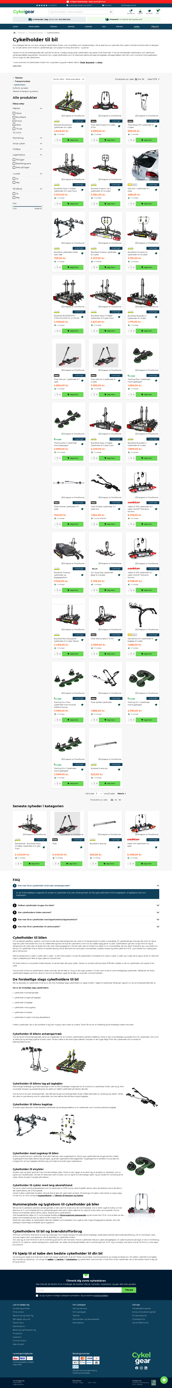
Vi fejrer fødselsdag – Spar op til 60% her (87, 2)
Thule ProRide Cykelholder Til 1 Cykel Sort (103, 508)
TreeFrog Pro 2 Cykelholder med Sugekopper (65, 769)
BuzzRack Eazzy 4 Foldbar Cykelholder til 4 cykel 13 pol (65, 190)
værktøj (60, 1259)
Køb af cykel (18, 1344)
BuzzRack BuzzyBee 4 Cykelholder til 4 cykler (137, 444)
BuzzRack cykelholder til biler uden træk (66, 253)
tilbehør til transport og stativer (69, 1196)
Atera (99, 62)
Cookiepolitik (138, 1319)
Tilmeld (129, 1290)
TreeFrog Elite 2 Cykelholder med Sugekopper (65, 444)
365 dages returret (21, 1319)
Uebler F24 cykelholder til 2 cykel (138, 845)
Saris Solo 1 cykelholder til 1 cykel (138, 190)
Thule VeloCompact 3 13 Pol (102, 639)
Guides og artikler (21, 1308)
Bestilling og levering (23, 1315)
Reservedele (34, 27)
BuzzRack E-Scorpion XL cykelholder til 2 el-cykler (138, 253)
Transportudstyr (22, 81)
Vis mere (17, 132)
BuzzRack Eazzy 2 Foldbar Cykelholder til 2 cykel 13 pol (102, 444)
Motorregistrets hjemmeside (73, 1215)
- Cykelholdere (19, 85)
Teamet (76, 1315)
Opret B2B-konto (140, 1323)
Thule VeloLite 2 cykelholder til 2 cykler (103, 380)
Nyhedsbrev (78, 1323)
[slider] (13, 206)
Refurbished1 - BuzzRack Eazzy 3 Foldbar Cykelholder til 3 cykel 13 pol (28, 846)
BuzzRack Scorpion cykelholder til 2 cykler (104, 253)
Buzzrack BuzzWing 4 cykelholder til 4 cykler (63, 126)
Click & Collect (19, 1340)
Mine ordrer (18, 1312)
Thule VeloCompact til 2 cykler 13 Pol (103, 126)
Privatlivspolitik (139, 1315)
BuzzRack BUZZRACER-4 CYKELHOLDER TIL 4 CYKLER (66, 317)
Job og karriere (80, 1308)
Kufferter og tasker (20, 88)
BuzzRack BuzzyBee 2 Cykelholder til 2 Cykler (137, 317)
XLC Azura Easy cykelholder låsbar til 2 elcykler (102, 574)
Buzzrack (90, 62)
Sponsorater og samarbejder (86, 1319)
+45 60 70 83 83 (17, 1382)
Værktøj (71, 27)
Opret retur (18, 1323)
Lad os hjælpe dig (21, 1305)
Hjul (104, 27)
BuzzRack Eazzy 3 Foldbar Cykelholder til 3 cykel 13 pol (102, 317)
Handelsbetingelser (141, 1308)
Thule (82, 62)
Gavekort (17, 1337)
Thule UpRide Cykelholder (101, 702)
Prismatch (17, 1333)
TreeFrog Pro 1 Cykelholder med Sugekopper (139, 703)
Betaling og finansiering (24, 1330)
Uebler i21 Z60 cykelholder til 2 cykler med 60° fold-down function (140, 575)
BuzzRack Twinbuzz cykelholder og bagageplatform (62, 575)
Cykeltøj (88, 27)
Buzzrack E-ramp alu (99, 768)
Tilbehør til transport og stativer (25, 91)
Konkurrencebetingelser (144, 1312)
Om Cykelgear (79, 1305)
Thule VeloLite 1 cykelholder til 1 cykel (67, 380)
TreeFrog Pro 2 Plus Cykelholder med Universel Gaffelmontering (65, 704)
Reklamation (19, 1326)
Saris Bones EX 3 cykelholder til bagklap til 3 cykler (140, 640)
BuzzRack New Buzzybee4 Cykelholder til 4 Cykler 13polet (66, 640)
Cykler (15, 27)
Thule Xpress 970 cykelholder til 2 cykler (140, 126)
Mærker (119, 27)
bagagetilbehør (45, 1196)
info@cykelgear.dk (18, 1384)
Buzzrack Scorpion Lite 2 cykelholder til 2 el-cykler (101, 190)
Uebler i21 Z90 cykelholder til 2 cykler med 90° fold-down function (140, 509)
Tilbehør (53, 27)
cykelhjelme (71, 1259)
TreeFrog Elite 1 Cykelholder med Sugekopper (139, 380)
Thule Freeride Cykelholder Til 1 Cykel (66, 508)
